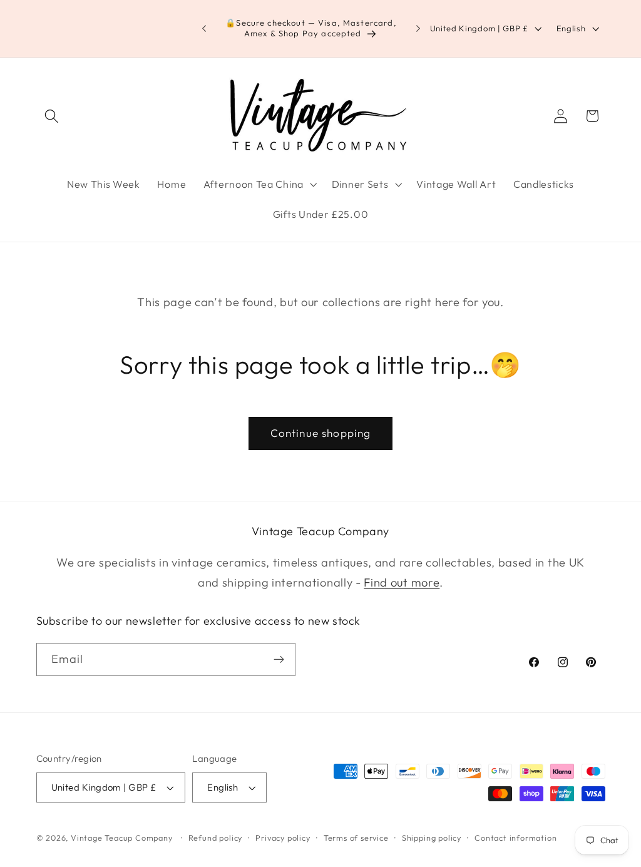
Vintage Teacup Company (122, 838)
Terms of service (356, 838)
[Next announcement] (418, 29)
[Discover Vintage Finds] (279, 660)
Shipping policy (431, 838)
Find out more (401, 582)
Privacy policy (282, 838)
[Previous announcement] (204, 29)
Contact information (515, 838)
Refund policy (215, 838)
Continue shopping (320, 432)
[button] (52, 116)
